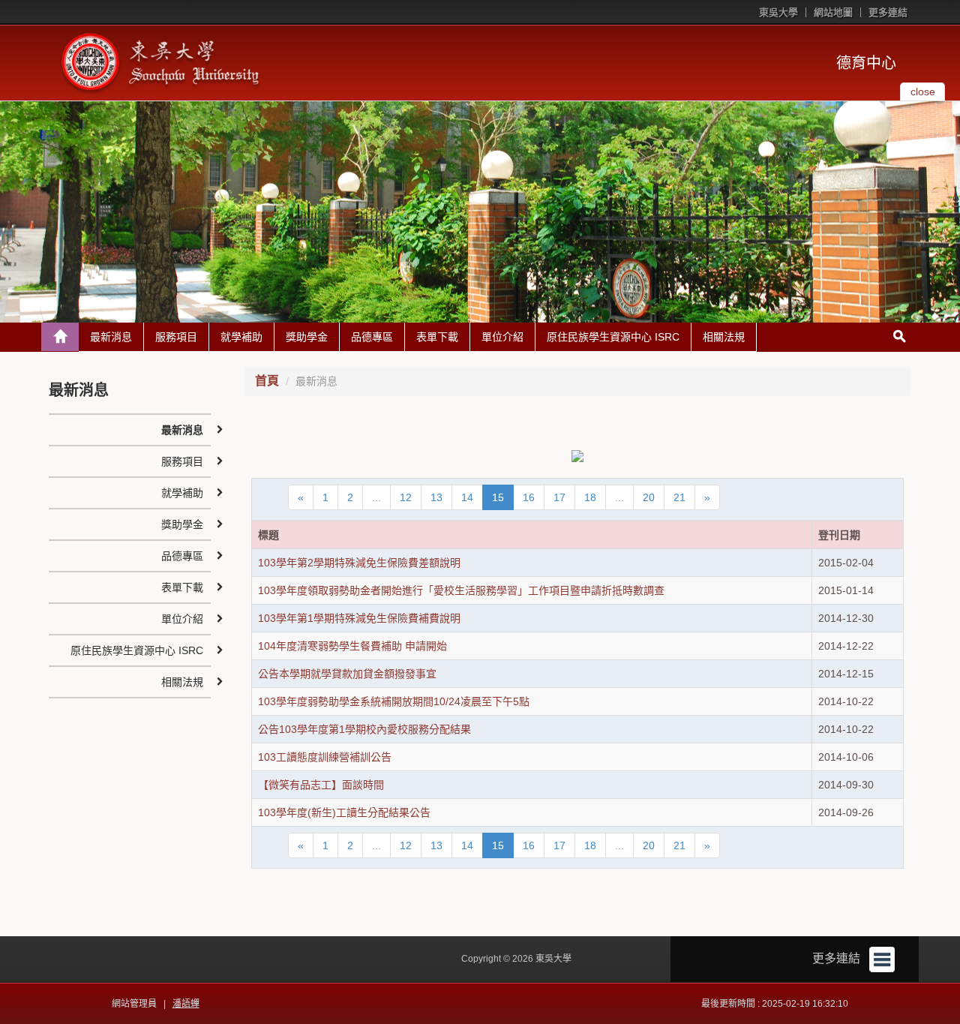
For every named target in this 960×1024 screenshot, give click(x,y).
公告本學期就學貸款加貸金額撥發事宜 (347, 674)
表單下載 (437, 337)
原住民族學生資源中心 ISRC (613, 337)
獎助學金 (307, 337)
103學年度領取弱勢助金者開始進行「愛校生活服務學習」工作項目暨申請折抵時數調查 (461, 590)
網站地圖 (833, 12)
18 (590, 497)
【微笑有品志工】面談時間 (321, 785)
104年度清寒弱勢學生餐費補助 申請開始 (352, 646)
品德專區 (372, 337)
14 (467, 497)
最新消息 (111, 337)
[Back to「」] (60, 337)
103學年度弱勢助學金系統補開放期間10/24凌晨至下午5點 (394, 701)
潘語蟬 (186, 1003)
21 (680, 497)
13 (436, 497)
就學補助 (241, 337)
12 (406, 497)
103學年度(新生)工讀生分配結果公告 (344, 812)
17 (560, 497)
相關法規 (724, 337)
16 (529, 497)
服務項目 (176, 337)
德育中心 (866, 63)
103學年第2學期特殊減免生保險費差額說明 (359, 563)
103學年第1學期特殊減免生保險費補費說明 (359, 618)
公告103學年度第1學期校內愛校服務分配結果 (364, 729)
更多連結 (888, 12)
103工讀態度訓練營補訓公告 (325, 757)
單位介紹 (503, 337)
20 (649, 497)
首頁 (267, 380)
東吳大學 (778, 12)
